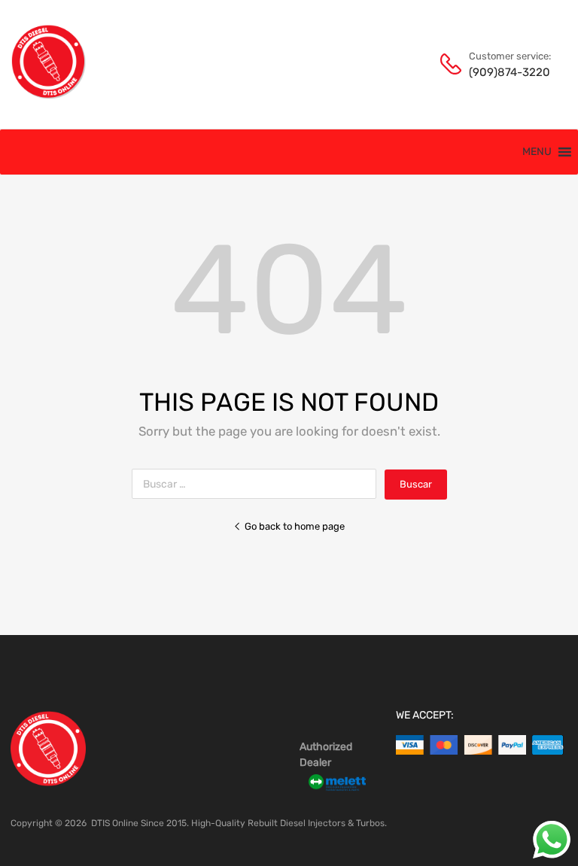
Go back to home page (295, 526)
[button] (537, 152)
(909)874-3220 (506, 72)
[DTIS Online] (49, 95)
